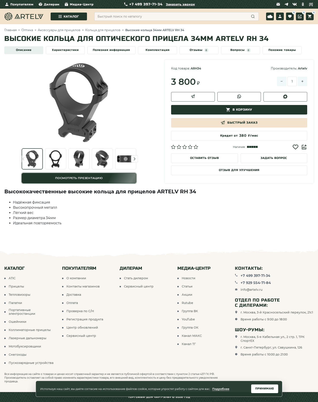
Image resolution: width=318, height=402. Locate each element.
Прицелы (16, 286)
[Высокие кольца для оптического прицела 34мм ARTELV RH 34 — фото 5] (125, 159)
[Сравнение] (300, 16)
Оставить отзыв (204, 158)
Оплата (72, 303)
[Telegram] (286, 4)
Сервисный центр (81, 336)
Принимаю (264, 388)
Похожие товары (282, 50)
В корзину (242, 109)
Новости (188, 278)
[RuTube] (311, 4)
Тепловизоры (19, 295)
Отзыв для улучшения (239, 170)
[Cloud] (270, 16)
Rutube (187, 303)
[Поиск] (252, 16)
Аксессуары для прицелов (59, 30)
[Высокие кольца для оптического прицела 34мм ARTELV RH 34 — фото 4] (102, 159)
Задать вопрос (274, 158)
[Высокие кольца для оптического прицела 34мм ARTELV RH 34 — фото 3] (79, 159)
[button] (184, 147)
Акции (187, 295)
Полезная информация (111, 50)
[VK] (294, 4)
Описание (24, 50)
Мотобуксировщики (25, 346)
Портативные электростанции (22, 312)
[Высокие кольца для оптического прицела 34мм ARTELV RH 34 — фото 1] (32, 159)
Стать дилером (136, 278)
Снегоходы (17, 355)
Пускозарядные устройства (31, 363)
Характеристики (65, 50)
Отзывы (198, 50)
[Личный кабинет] (280, 16)
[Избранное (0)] (290, 16)
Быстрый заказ (242, 122)
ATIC (12, 278)
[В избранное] (295, 147)
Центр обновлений (82, 327)
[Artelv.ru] (23, 16)
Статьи (187, 286)
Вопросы (239, 50)
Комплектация (158, 50)
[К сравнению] (304, 147)
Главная (10, 30)
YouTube (188, 319)
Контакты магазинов (83, 286)
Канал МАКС (192, 336)
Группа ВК (190, 311)
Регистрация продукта (84, 319)
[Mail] (278, 4)
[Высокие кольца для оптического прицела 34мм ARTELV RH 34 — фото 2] (55, 159)
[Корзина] (310, 16)
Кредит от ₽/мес (239, 136)
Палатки (15, 303)
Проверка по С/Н (80, 311)
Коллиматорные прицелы (30, 330)
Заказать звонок (180, 4)
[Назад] (23, 158)
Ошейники (17, 322)
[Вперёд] (134, 158)
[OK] (302, 4)
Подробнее (220, 389)
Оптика (27, 30)
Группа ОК (190, 327)
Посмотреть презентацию (79, 178)
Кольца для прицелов (102, 30)
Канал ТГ (189, 344)
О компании (76, 278)
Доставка (73, 295)
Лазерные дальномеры (27, 338)
